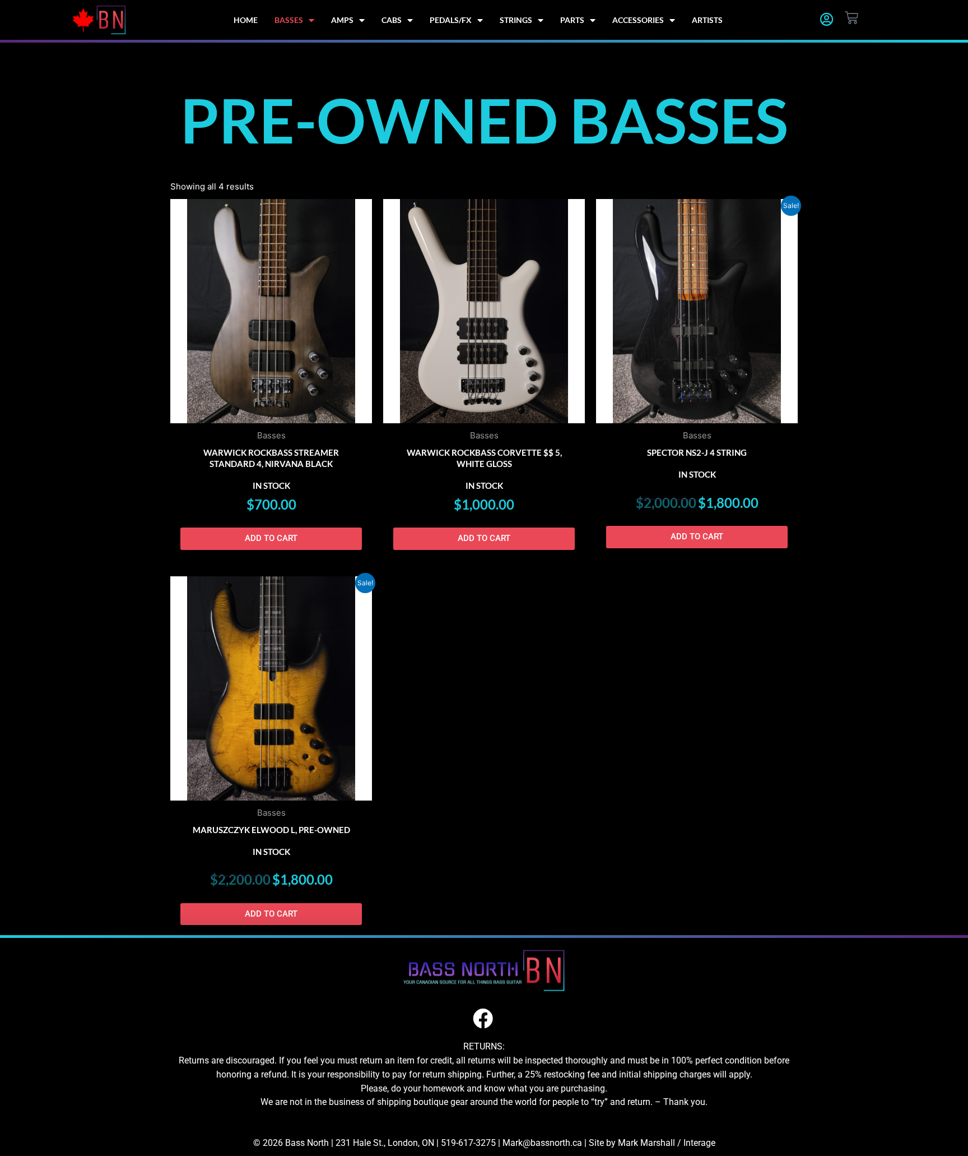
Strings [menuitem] (516, 20)
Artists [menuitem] (707, 20)
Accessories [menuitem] (638, 20)
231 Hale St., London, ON (385, 1142)
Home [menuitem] (246, 20)
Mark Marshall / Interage (666, 1142)
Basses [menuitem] (288, 20)
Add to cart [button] (271, 538)
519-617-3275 (468, 1142)
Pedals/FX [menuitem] (451, 20)
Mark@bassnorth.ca (542, 1142)
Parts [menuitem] (572, 20)
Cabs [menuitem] (391, 20)
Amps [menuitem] (342, 20)
